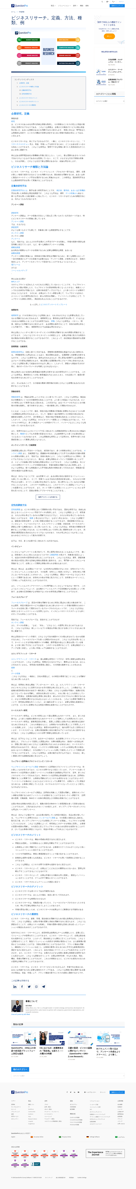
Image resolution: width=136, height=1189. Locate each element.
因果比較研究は (17, 352)
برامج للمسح (121, 1137)
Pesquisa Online (66, 1137)
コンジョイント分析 (95, 1107)
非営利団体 (73, 1107)
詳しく (109, 36)
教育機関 (72, 1109)
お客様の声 (121, 1111)
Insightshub (31, 1123)
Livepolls (30, 1121)
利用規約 (71, 1177)
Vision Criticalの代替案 (76, 1122)
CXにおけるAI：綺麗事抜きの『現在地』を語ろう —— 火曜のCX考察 (52, 1051)
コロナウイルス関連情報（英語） (53, 1121)
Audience (30, 1114)
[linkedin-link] (74, 1092)
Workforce (31, 1109)
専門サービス (14, 1116)
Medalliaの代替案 (74, 1124)
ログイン (121, 1)
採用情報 (120, 1116)
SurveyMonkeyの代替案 (76, 1120)
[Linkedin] (15, 987)
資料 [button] (74, 6)
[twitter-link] (70, 1092)
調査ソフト (31, 1104)
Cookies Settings (81, 1177)
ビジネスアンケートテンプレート (54, 304)
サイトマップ (48, 1177)
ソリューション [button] (63, 6)
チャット (103, 1092)
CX (29, 1107)
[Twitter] (29, 987)
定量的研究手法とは (19, 190)
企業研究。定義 (24, 83)
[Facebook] (22, 987)
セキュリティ (14, 1119)
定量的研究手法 (26, 90)
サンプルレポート (16, 1107)
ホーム (13, 12)
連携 (12, 1114)
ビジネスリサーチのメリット (28, 98)
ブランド (120, 1119)
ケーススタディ (49, 1114)
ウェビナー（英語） (50, 1119)
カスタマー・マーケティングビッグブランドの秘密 (115, 72)
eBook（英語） (49, 1109)
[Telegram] (43, 987)
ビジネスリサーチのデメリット (29, 101)
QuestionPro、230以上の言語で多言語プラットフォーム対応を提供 (23, 1051)
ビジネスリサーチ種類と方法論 (29, 87)
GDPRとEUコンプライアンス (97, 1119)
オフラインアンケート (96, 1112)
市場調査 (21, 12)
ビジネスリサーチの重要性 (27, 105)
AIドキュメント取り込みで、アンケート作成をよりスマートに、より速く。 (108, 1052)
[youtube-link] (78, 1092)
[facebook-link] (67, 1092)
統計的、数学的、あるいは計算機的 (71, 190)
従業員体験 (93, 1121)
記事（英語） (48, 1107)
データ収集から (72, 193)
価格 (87, 6)
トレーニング (48, 1116)
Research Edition (32, 1119)
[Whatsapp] (36, 987)
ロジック (13, 1109)
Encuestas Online (38, 1137)
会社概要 (120, 1104)
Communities (31, 1111)
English (13, 1137)
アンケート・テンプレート (52, 1111)
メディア (120, 1121)
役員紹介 (120, 1107)
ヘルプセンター (91, 1092)
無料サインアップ (117, 6)
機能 (81, 6)
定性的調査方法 (27, 94)
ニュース (120, 1109)
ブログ (46, 1104)
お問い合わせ (121, 1123)
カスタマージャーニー (96, 1124)
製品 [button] (52, 6)
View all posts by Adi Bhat (20, 1014)
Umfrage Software (95, 1137)
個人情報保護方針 (61, 1177)
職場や (23, 434)
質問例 (13, 1104)
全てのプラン (73, 1104)
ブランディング (15, 1111)
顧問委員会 (121, 1114)
